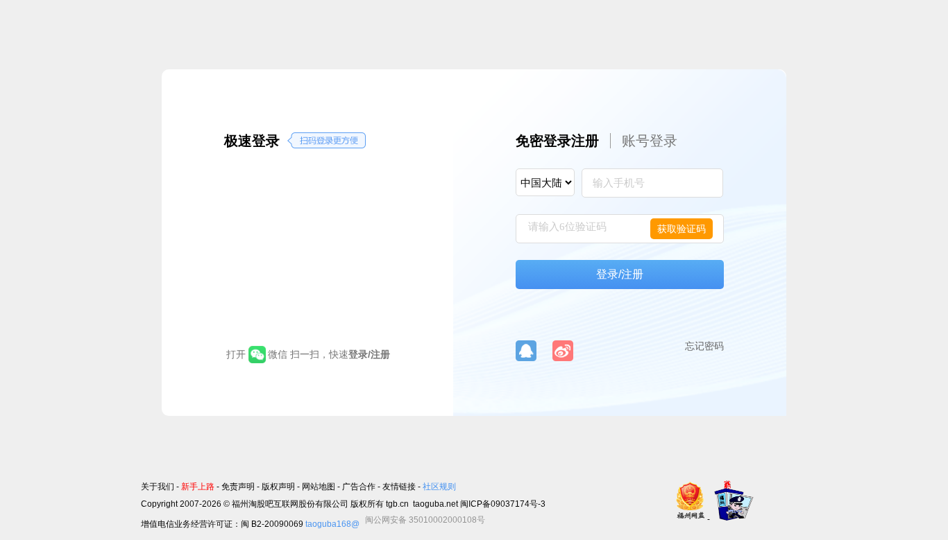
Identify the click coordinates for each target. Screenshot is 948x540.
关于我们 (157, 486)
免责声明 (238, 486)
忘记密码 (704, 345)
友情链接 (399, 486)
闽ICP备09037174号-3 (502, 504)
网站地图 (318, 486)
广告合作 (358, 486)
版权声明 (278, 486)
